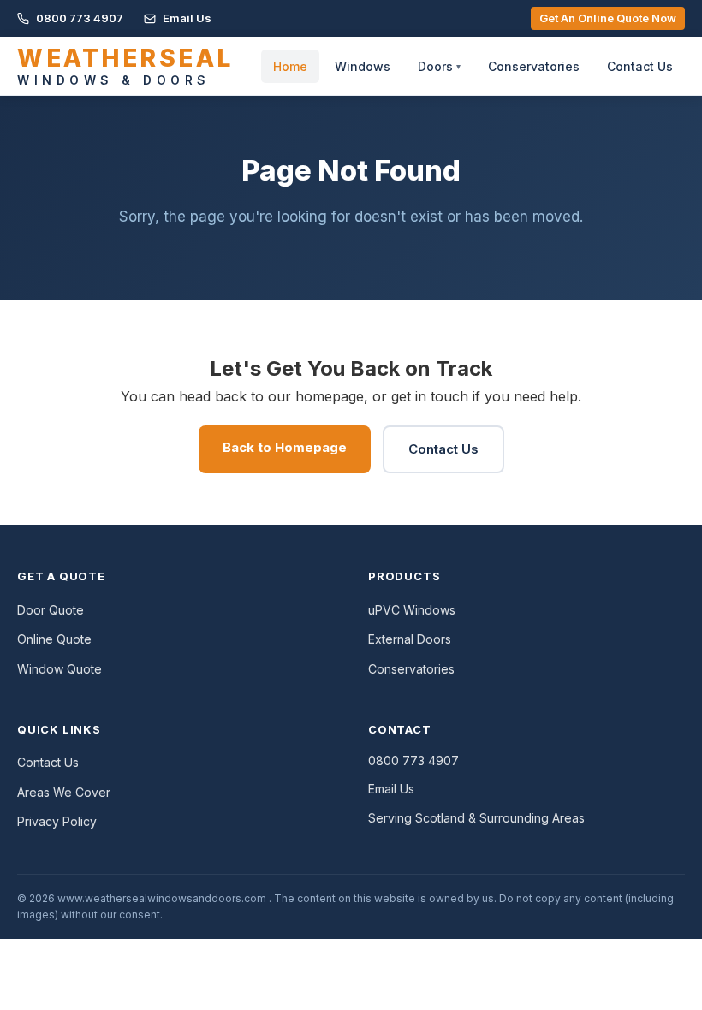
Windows (362, 66)
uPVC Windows (411, 610)
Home (290, 66)
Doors (439, 66)
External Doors (409, 639)
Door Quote (50, 610)
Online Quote (54, 639)
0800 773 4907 (78, 18)
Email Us (185, 18)
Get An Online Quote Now (607, 18)
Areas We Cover (63, 792)
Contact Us (640, 66)
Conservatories (534, 66)
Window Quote (59, 669)
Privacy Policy (57, 821)
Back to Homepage (285, 447)
